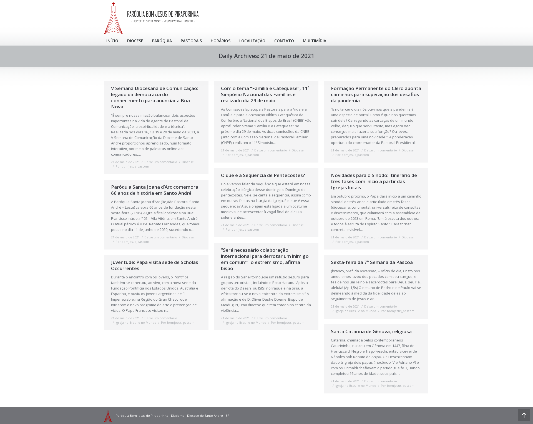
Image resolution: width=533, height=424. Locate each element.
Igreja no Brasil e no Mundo (245, 322)
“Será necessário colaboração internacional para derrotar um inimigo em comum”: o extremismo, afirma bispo (265, 259)
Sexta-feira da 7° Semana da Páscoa (372, 262)
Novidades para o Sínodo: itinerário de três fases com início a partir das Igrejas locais (374, 181)
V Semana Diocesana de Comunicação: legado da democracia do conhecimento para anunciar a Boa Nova (154, 97)
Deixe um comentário (160, 162)
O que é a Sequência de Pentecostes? (263, 175)
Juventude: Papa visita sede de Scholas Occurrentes (154, 265)
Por (132, 166)
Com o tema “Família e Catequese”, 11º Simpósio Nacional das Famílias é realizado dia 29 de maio (265, 94)
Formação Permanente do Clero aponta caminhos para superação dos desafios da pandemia (376, 94)
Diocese (188, 162)
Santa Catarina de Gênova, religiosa (371, 331)
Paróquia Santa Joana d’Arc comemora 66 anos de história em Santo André (154, 190)
